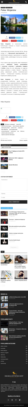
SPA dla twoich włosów (6, 140)
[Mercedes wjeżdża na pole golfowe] (4, 228)
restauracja (13, 131)
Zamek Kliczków (13, 165)
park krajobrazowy (13, 129)
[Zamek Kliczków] (4, 166)
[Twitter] (19, 400)
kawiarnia (20, 127)
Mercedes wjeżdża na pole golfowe (17, 226)
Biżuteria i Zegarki (5, 262)
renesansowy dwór (5, 131)
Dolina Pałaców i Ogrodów (18, 126)
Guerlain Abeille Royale (14, 240)
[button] (26, 2)
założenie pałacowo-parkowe (7, 132)
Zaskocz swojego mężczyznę (16, 233)
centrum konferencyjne (6, 126)
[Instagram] (12, 400)
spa (18, 131)
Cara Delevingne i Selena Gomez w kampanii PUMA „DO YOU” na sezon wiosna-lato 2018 (17, 213)
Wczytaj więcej (13, 247)
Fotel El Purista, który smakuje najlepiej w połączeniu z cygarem (20, 266)
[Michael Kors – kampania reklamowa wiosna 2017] (4, 330)
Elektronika (3, 357)
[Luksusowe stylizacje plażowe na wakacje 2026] (4, 305)
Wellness (22, 131)
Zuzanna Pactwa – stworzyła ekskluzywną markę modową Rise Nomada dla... (17, 312)
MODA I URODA (4, 346)
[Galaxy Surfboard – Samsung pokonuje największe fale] (4, 323)
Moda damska (4, 350)
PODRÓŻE (3, 7)
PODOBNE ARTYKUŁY (6, 145)
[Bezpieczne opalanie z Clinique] (7, 274)
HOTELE (2, 361)
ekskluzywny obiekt (5, 127)
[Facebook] (8, 400)
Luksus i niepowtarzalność (21, 280)
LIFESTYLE (3, 354)
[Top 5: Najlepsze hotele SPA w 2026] (4, 152)
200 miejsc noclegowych (10, 124)
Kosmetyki (3, 278)
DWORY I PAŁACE (9, 7)
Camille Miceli (4, 264)
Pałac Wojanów (5, 102)
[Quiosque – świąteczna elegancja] (4, 221)
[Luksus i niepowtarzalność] (21, 274)
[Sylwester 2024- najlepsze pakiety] (4, 159)
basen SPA (18, 124)
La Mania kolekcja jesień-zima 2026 (17, 297)
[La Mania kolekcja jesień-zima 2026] (4, 298)
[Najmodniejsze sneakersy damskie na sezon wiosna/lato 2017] (4, 337)
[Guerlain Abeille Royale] (4, 241)
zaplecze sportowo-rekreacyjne (8, 134)
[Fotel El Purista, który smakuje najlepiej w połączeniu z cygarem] (21, 259)
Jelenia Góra (14, 127)
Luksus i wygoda (23, 140)
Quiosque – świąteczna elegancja (17, 219)
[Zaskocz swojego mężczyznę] (4, 235)
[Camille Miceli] (7, 259)
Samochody (3, 363)
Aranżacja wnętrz (19, 262)
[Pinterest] (16, 400)
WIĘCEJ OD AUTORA (6, 147)
